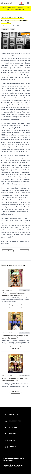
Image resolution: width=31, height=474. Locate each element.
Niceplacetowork (6, 3)
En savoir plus (20, 9)
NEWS (12, 29)
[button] (21, 3)
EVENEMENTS (5, 29)
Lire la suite (15, 306)
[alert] (15, 415)
